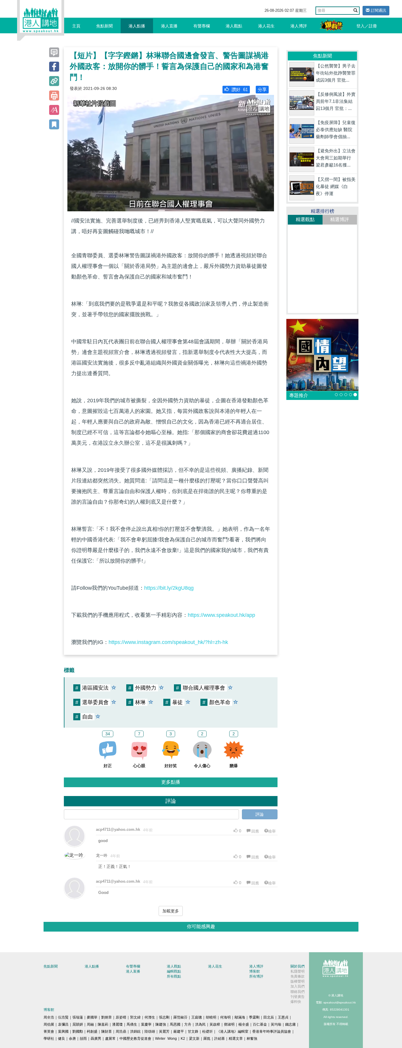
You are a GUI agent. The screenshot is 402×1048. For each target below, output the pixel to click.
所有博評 (256, 976)
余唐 (72, 1039)
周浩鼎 (121, 1031)
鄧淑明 (229, 1024)
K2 (183, 1039)
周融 (90, 1024)
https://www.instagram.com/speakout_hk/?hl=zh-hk (168, 642)
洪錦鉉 (135, 1031)
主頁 (76, 26)
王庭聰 (196, 1017)
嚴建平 (178, 1031)
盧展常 (110, 1039)
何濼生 (149, 1017)
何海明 (225, 1017)
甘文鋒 (193, 1031)
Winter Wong (166, 1039)
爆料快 (295, 1002)
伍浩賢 (63, 1017)
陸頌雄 (149, 1031)
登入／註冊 (366, 26)
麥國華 (92, 1017)
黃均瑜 (276, 1024)
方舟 (187, 1024)
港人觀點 (234, 26)
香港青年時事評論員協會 (271, 1031)
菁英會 (49, 1031)
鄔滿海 (240, 1017)
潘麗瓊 (117, 1024)
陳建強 (160, 1024)
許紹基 (219, 1039)
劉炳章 (106, 1017)
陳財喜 (106, 1031)
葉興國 (63, 1031)
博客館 (254, 971)
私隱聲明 (297, 971)
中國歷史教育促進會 (135, 1039)
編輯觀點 (174, 971)
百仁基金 (260, 1024)
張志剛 (164, 1017)
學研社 (49, 1039)
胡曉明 (211, 1017)
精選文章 (236, 1039)
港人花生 (266, 26)
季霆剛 (254, 1017)
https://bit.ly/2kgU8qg (169, 588)
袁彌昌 (63, 1024)
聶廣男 (96, 1039)
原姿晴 (121, 1017)
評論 (259, 814)
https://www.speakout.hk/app (221, 615)
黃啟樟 (215, 1024)
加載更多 (170, 911)
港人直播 (169, 26)
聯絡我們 (297, 992)
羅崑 (206, 1039)
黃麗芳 (164, 1031)
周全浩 (49, 1017)
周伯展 (49, 1024)
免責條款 (297, 976)
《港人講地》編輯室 (232, 1031)
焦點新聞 (104, 26)
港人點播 (137, 26)
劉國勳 (77, 1031)
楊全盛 (243, 1024)
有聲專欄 (201, 26)
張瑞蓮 (77, 1017)
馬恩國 (175, 1024)
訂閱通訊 (378, 10)
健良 (61, 1039)
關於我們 (297, 966)
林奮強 (252, 1039)
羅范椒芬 (180, 1017)
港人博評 (298, 26)
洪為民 (200, 1024)
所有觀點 (174, 976)
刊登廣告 (297, 997)
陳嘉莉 (103, 1024)
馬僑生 (132, 1024)
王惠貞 (283, 1017)
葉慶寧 (146, 1024)
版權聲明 (297, 981)
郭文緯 (135, 1017)
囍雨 (83, 1039)
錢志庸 (290, 1024)
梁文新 (194, 1039)
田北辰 (268, 1017)
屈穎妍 (77, 1024)
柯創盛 (92, 1031)
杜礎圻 (207, 1031)
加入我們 (297, 986)
